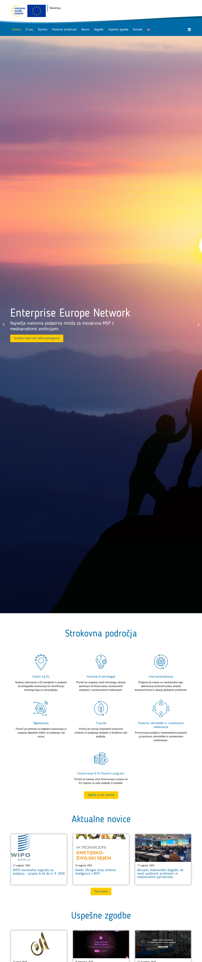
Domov (17, 29)
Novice (85, 29)
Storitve (42, 29)
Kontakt (137, 29)
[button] (4, 325)
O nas (29, 29)
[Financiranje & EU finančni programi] (101, 759)
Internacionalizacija (161, 676)
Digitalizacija (41, 723)
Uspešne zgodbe (118, 29)
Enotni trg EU (41, 676)
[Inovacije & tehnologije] (101, 662)
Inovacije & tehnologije (101, 676)
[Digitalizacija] (41, 708)
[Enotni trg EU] (41, 662)
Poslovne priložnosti (64, 29)
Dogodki (99, 29)
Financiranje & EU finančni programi (100, 773)
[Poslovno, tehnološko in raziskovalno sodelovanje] (161, 708)
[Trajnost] (101, 708)
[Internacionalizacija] (161, 662)
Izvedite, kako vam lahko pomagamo (36, 338)
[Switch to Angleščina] (149, 30)
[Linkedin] (189, 29)
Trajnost (101, 723)
